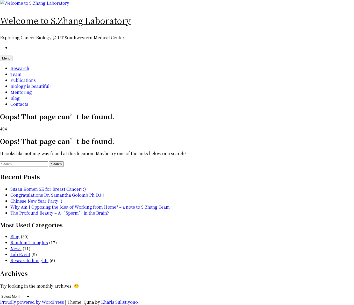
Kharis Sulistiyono (119, 302)
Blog (15, 98)
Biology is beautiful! (30, 86)
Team (16, 74)
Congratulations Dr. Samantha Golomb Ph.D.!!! (57, 195)
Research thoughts (29, 260)
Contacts (19, 104)
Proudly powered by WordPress (32, 302)
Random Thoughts (29, 243)
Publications (23, 80)
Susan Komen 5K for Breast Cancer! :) (48, 189)
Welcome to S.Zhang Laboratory (65, 20)
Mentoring (21, 92)
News (16, 248)
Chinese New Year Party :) (36, 201)
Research (19, 68)
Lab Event (20, 254)
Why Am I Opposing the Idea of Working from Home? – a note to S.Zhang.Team (90, 207)
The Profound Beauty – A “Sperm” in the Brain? (59, 213)
